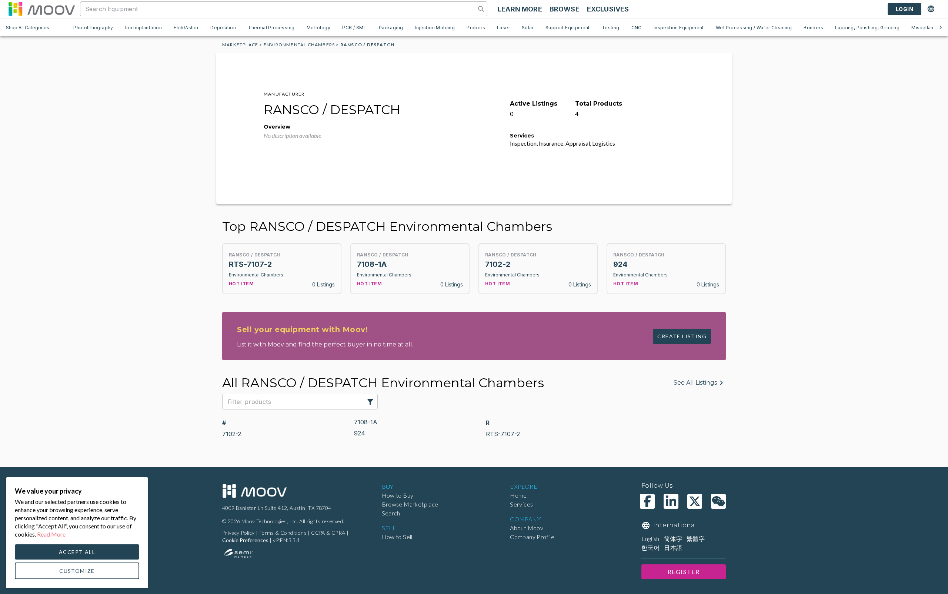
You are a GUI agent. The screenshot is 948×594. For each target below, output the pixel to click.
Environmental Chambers (299, 44)
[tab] (93, 27)
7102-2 (231, 434)
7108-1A (365, 422)
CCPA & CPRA (328, 533)
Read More (51, 534)
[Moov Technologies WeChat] (718, 501)
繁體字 (696, 538)
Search (391, 513)
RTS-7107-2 (503, 434)
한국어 (650, 547)
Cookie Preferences (245, 540)
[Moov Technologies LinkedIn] (671, 501)
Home (518, 495)
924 (359, 433)
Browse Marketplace (410, 504)
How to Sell (397, 536)
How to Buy (398, 495)
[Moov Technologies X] (694, 501)
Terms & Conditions (283, 533)
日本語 (673, 547)
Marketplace (240, 44)
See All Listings (695, 382)
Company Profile (532, 536)
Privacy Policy (238, 533)
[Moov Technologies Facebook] (647, 501)
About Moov (526, 527)
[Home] (254, 491)
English (650, 538)
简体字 (673, 538)
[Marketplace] (41, 9)
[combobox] (278, 9)
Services (521, 504)
